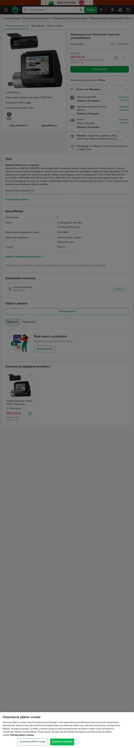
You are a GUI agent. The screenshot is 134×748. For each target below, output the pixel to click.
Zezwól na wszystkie (62, 742)
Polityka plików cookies (22, 735)
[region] (67, 730)
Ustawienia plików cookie (32, 742)
